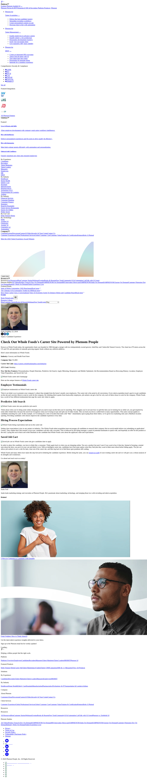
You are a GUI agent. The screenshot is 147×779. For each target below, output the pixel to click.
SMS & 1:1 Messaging (65, 668)
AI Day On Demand (36, 282)
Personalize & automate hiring (19, 60)
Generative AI (5, 227)
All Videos (15, 282)
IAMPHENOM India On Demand (91, 282)
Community (67, 280)
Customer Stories (26, 280)
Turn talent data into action (18, 58)
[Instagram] (7, 755)
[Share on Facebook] (5, 335)
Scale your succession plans (18, 42)
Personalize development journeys (21, 40)
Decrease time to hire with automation (22, 25)
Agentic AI (4, 225)
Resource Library (7, 300)
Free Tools (59, 280)
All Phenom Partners (8, 116)
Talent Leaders (6, 167)
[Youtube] (7, 751)
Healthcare (4, 179)
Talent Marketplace (29, 668)
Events (41, 280)
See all (3, 85)
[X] (9, 744)
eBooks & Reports (49, 280)
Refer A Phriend (88, 235)
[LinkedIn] (7, 747)
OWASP (9, 77)
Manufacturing (6, 186)
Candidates (4, 161)
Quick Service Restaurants (10, 208)
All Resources (12, 280)
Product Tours (24, 282)
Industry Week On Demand (18, 284)
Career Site (18, 668)
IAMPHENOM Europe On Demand (115, 282)
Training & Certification (69, 235)
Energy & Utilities (7, 210)
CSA (8, 75)
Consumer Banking (7, 200)
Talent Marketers (6, 165)
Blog (19, 280)
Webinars (35, 280)
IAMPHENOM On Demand (52, 282)
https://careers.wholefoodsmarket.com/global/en (30, 364)
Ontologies (4, 223)
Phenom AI (74, 660)
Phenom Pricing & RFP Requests (12, 8)
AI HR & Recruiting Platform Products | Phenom (40, 8)
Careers (22, 233)
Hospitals (4, 185)
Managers (4, 169)
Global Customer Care (42, 235)
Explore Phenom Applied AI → (11, 6)
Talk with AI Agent (92, 280)
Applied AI (5, 221)
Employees (4, 171)
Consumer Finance (7, 202)
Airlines (3, 194)
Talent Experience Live (36, 284)
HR (2, 173)
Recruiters (4, 163)
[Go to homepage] (73, 2)
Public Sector (5, 212)
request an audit (94, 453)
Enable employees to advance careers (22, 36)
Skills (3, 219)
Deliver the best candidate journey (21, 19)
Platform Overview (7, 660)
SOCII (8, 73)
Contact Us (51, 233)
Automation (5, 229)
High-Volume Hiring (8, 216)
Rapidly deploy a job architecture (20, 38)
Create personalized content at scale (21, 23)
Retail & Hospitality (7, 206)
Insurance (4, 204)
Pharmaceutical (6, 188)
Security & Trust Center (40, 233)
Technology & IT (7, 190)
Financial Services (7, 198)
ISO (7, 72)
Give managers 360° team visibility (21, 44)
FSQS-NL (10, 79)
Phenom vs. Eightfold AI (100, 715)
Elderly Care (5, 183)
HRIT (3, 175)
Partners (80, 235)
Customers (4, 233)
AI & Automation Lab (78, 280)
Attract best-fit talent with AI (19, 56)
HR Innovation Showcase (71, 282)
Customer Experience (8, 235)
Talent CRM (45, 668)
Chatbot (38, 668)
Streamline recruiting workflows (20, 21)
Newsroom (16, 233)
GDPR (8, 70)
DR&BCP (10, 81)
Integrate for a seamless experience (21, 62)
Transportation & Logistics (10, 192)
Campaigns (53, 668)
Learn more (5, 276)
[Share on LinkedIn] (7, 335)
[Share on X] (2, 335)
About (10, 233)
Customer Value (55, 235)
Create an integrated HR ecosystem (21, 55)
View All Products (79, 668)
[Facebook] (7, 742)
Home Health (5, 181)
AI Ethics (28, 233)
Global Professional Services (25, 235)
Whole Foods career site (30, 380)
